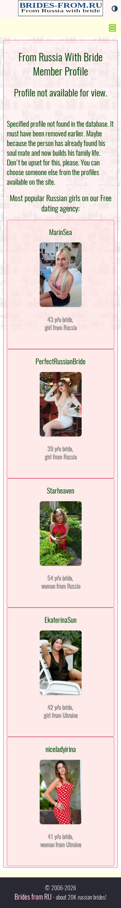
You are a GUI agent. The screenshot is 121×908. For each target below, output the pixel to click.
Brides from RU (33, 897)
